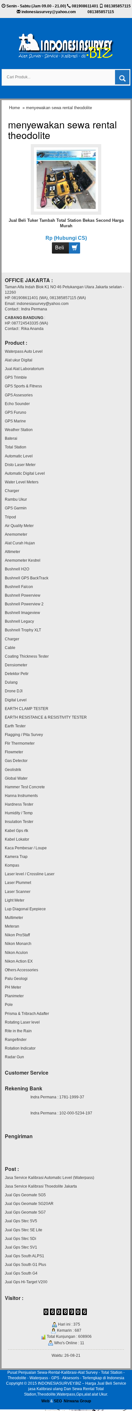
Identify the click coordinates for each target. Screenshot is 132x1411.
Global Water (16, 778)
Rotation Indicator (20, 1048)
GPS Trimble (16, 377)
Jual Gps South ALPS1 (24, 1256)
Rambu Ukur (16, 499)
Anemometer (16, 534)
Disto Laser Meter (20, 465)
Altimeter (12, 552)
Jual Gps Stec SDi (20, 1238)
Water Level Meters (21, 482)
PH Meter (13, 987)
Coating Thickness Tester (27, 656)
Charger (12, 491)
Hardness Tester (19, 804)
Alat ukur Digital (18, 360)
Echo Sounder (17, 404)
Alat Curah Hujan (20, 543)
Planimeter (14, 996)
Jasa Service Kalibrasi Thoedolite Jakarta (41, 1186)
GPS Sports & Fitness (23, 386)
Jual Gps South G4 (21, 1273)
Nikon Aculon (16, 952)
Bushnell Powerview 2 (24, 604)
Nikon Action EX (19, 961)
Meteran (12, 926)
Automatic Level (19, 456)
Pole (9, 1004)
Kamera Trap (16, 856)
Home (14, 107)
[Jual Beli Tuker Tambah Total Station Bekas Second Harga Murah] (66, 179)
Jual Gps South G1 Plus (25, 1264)
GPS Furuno (15, 412)
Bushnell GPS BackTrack (26, 578)
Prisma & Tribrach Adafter (27, 1013)
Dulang (11, 682)
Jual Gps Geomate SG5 (25, 1195)
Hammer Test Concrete (25, 787)
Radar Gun (14, 1057)
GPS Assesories (19, 395)
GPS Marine (15, 421)
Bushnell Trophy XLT (23, 630)
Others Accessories (21, 970)
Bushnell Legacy (19, 621)
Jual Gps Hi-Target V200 (26, 1282)
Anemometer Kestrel (22, 560)
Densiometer (16, 665)
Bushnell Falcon (19, 586)
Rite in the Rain (18, 1031)
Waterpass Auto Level (24, 351)
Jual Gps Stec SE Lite (23, 1230)
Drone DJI (13, 691)
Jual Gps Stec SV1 (21, 1247)
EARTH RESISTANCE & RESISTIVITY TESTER (46, 717)
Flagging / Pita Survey (24, 734)
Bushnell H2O (17, 569)
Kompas (12, 865)
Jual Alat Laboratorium (24, 369)
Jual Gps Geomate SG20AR (29, 1203)
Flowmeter (14, 752)
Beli (59, 247)
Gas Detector (16, 760)
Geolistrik (13, 769)
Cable (10, 647)
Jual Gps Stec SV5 (21, 1221)
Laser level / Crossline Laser (29, 874)
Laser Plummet (18, 882)
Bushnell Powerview (22, 595)
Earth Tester (15, 726)
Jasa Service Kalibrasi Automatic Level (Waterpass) (49, 1177)
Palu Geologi (16, 978)
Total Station (15, 447)
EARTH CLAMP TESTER (26, 708)
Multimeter (14, 917)
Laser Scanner (17, 891)
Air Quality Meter (19, 526)
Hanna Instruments (21, 795)
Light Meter (14, 900)
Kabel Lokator (17, 839)
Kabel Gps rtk (16, 830)
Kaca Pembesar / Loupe (26, 848)
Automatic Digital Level (25, 473)
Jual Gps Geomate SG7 (25, 1212)
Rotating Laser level (22, 1022)
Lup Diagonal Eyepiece (25, 909)
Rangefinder (16, 1039)
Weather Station (19, 430)
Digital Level (16, 700)
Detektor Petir (17, 673)
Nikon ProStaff (17, 935)
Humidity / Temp (19, 813)
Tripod (10, 517)
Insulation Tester (19, 821)
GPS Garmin (16, 508)
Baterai (11, 438)
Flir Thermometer (20, 743)
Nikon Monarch (18, 943)
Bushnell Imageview (22, 612)
